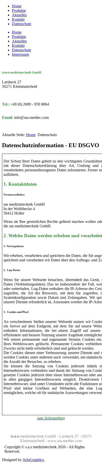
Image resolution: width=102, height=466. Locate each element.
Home (17, 6)
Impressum (20, 54)
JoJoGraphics (33, 460)
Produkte (19, 10)
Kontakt (18, 19)
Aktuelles (19, 15)
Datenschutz (21, 24)
